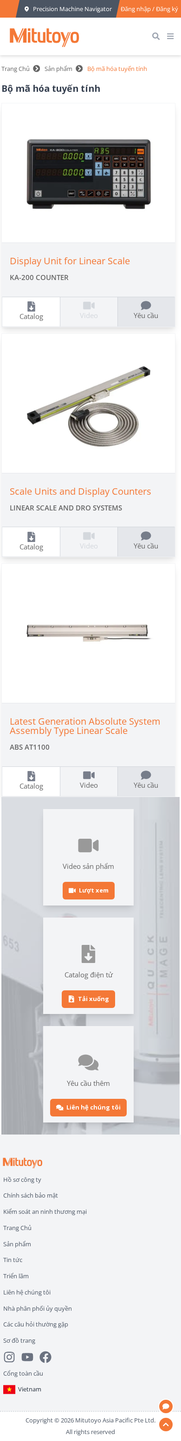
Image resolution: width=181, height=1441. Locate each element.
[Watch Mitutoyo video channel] (30, 1357)
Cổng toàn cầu (23, 1373)
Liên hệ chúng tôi (27, 1292)
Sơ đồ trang (19, 1340)
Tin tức (12, 1260)
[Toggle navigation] (172, 36)
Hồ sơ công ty (22, 1179)
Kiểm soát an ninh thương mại (45, 1211)
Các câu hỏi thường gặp (35, 1324)
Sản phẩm (58, 68)
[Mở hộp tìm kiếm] (158, 36)
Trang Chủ (15, 68)
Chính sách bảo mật (30, 1195)
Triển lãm (16, 1276)
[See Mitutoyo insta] (12, 1357)
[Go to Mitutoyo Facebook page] (48, 1357)
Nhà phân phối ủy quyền (37, 1308)
